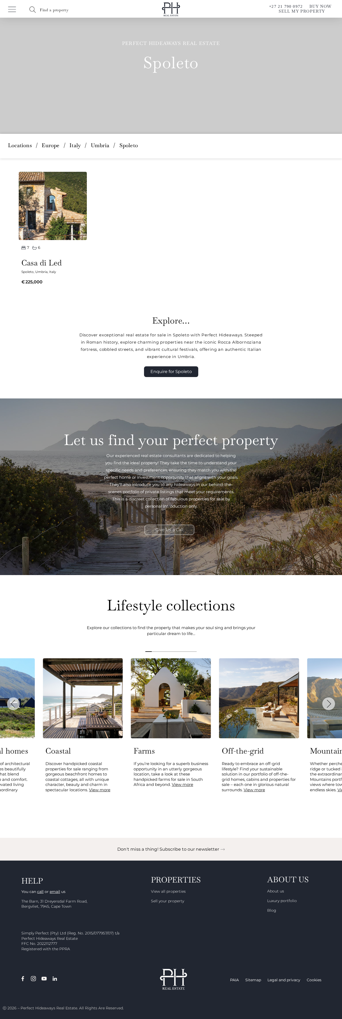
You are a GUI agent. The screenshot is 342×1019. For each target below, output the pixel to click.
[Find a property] (32, 9)
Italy (75, 145)
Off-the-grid (243, 751)
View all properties (168, 891)
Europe (50, 145)
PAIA (234, 980)
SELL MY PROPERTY (302, 11)
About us (275, 891)
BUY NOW (320, 6)
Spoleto (27, 272)
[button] (13, 703)
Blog (271, 910)
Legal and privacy (283, 980)
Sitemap (253, 980)
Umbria (100, 145)
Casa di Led (41, 263)
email (55, 891)
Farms (144, 751)
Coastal (58, 751)
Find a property (54, 9)
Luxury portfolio (282, 900)
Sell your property (167, 901)
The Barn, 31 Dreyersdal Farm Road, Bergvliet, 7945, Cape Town (54, 904)
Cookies (314, 980)
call (40, 891)
